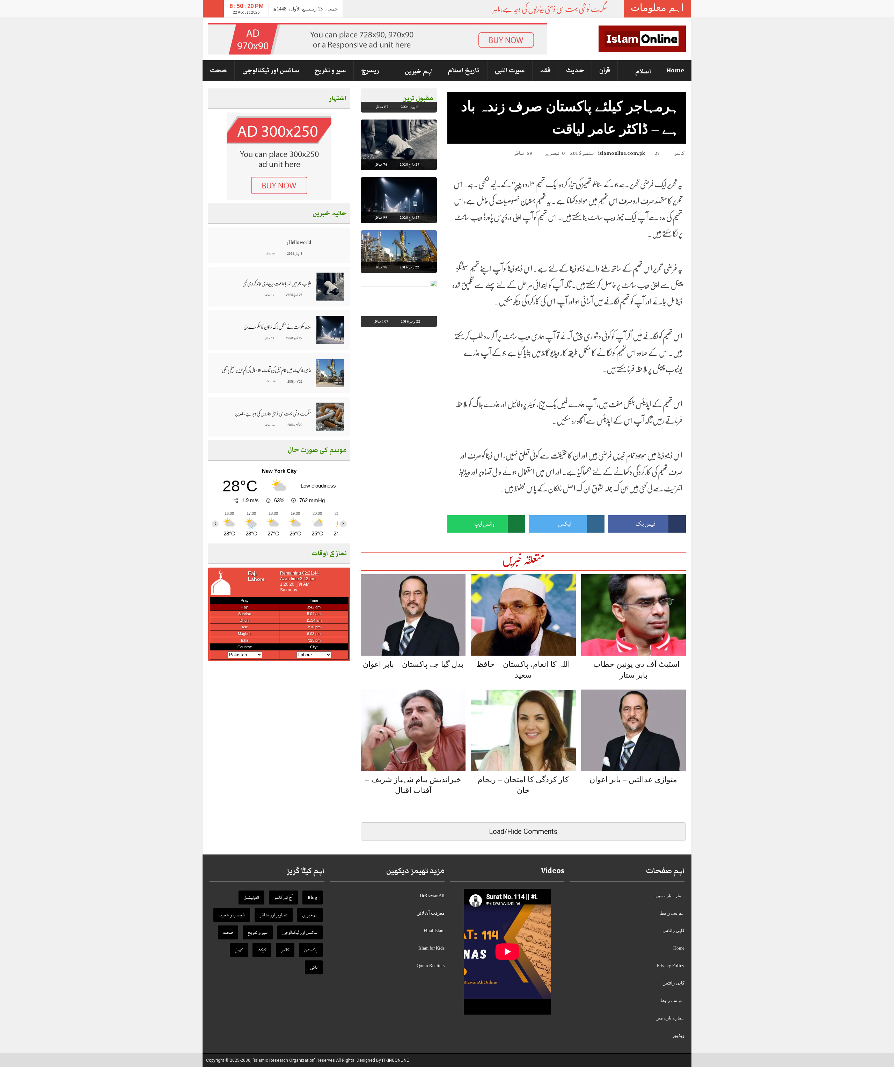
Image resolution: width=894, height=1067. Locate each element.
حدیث (575, 70)
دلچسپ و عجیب (232, 915)
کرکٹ (262, 949)
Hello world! (299, 242)
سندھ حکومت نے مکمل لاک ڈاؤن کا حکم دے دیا (277, 327)
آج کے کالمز (283, 897)
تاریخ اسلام (463, 70)
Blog (312, 897)
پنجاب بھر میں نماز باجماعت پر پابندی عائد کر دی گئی (276, 283)
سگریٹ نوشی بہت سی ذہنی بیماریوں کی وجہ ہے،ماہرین (547, 9)
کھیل (239, 949)
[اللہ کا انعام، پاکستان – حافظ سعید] (523, 615)
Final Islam (434, 930)
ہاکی (313, 967)
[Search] (213, 9)
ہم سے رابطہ (671, 913)
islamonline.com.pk (621, 153)
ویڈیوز (678, 1035)
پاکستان (310, 949)
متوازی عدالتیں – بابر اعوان (633, 779)
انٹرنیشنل (251, 897)
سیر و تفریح (330, 70)
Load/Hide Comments (523, 831)
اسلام (643, 71)
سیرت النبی (510, 70)
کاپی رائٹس (673, 930)
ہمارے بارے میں (669, 895)
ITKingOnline (395, 1060)
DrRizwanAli (432, 895)
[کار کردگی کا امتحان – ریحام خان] (523, 730)
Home (675, 70)
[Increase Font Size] (460, 153)
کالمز (679, 153)
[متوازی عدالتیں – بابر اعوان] (633, 730)
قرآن (604, 70)
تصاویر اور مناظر (273, 915)
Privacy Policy (670, 965)
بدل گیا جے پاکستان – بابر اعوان (413, 664)
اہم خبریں (419, 71)
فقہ (545, 70)
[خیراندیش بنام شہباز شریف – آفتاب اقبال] (413, 730)
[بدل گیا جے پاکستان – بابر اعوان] (413, 615)
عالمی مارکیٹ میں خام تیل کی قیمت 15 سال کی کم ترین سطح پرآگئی (266, 370)
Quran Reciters (431, 965)
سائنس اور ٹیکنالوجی (270, 70)
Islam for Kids (431, 948)
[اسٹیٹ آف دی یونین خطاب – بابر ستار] (633, 615)
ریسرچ (370, 70)
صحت (218, 70)
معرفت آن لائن (431, 913)
